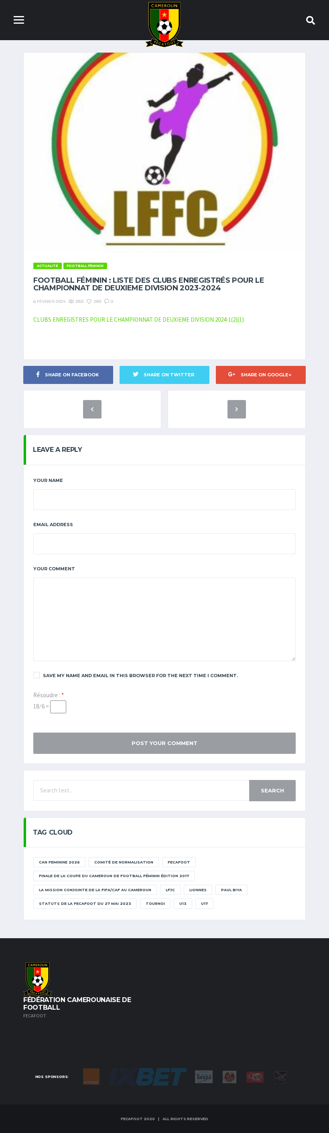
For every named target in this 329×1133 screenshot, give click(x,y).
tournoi (155, 903)
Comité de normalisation (123, 862)
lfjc (170, 890)
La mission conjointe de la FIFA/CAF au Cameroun (95, 890)
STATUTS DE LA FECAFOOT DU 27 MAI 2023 (85, 903)
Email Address (53, 524)
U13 (183, 903)
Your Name (48, 480)
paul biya (231, 890)
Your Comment (54, 569)
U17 (204, 903)
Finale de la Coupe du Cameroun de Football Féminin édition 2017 (114, 876)
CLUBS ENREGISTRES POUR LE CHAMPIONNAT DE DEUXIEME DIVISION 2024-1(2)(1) (138, 319)
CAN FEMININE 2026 (59, 862)
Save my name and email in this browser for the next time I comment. (140, 675)
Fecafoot (179, 862)
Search (272, 790)
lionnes (198, 890)
